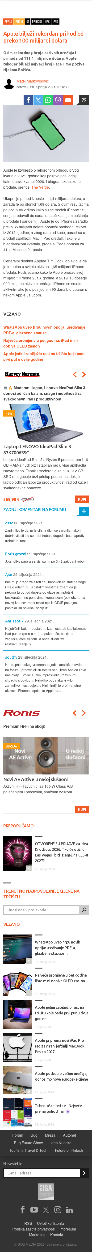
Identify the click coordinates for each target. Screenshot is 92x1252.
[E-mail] (68, 100)
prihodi (37, 21)
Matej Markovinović (33, 81)
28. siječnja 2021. (33, 657)
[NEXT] (84, 374)
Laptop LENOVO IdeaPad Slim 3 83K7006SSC (37, 449)
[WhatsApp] (48, 100)
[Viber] (58, 100)
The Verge (40, 187)
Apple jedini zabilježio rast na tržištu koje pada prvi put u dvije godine (61, 1013)
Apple (8, 21)
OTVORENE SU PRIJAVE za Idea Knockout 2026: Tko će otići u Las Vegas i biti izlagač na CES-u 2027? (61, 852)
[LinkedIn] (69, 1210)
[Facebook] (28, 100)
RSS (28, 1223)
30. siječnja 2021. (29, 523)
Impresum (67, 1229)
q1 (27, 21)
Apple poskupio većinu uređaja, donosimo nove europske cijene (61, 1076)
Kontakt (56, 1234)
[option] (46, 444)
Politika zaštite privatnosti (33, 1229)
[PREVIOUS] (74, 374)
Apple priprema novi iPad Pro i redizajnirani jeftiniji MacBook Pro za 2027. (60, 1046)
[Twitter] (38, 100)
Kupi (82, 499)
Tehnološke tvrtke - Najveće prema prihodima (58, 1108)
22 (84, 100)
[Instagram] (57, 1210)
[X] (46, 1210)
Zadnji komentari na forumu (34, 509)
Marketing (37, 1234)
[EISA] (46, 1192)
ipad (55, 21)
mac (47, 21)
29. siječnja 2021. (42, 553)
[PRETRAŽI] (84, 910)
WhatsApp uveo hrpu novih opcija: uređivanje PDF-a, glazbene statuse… (44, 329)
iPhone (19, 21)
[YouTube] (34, 1210)
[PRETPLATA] (84, 1173)
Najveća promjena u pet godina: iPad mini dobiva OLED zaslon (61, 978)
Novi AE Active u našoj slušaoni (35, 779)
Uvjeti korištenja (50, 1223)
